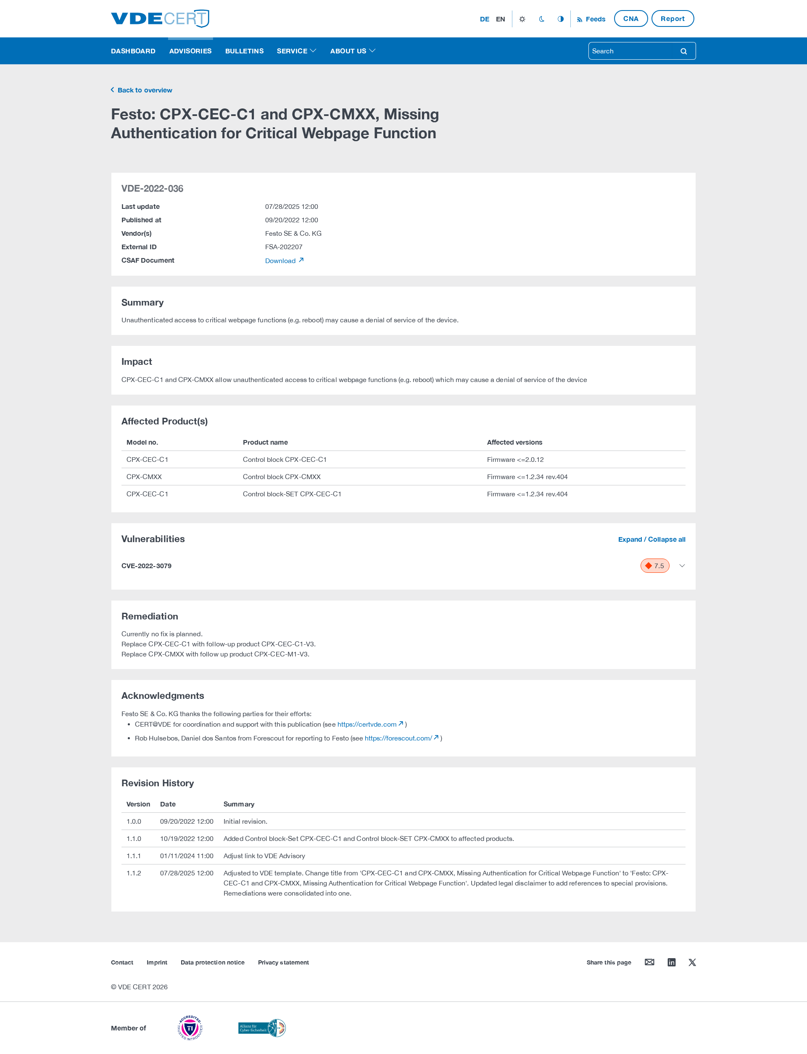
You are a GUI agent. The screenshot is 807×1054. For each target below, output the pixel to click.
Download (281, 260)
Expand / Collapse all (652, 539)
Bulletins (244, 51)
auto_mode (561, 19)
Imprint (157, 962)
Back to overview (144, 90)
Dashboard (133, 51)
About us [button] (348, 51)
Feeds (594, 19)
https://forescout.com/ (398, 738)
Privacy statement (283, 962)
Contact (122, 962)
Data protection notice (213, 962)
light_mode (522, 19)
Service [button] (292, 51)
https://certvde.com (367, 724)
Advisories (190, 51)
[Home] (160, 18)
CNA (631, 18)
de (484, 19)
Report (673, 18)
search (683, 50)
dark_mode (541, 19)
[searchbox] (630, 51)
